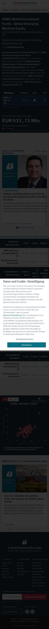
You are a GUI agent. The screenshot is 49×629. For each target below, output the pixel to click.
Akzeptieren (27, 345)
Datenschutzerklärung (12, 315)
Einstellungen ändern (24, 339)
